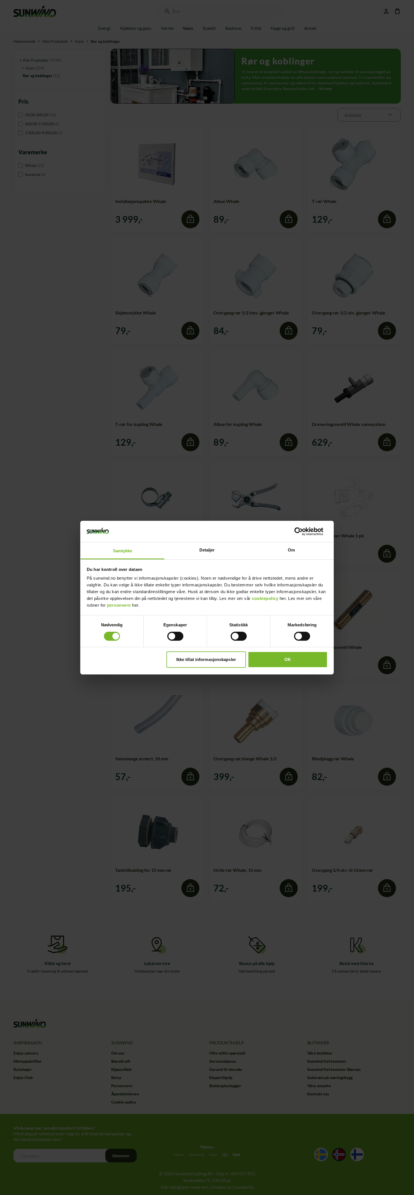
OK (287, 659)
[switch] (175, 636)
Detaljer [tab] (207, 550)
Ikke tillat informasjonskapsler (206, 659)
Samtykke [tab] (122, 550)
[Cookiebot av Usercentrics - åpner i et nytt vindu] (303, 531)
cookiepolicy (265, 598)
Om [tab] (291, 550)
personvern (119, 605)
